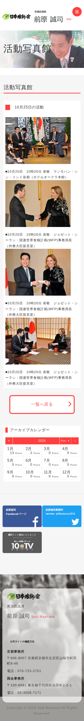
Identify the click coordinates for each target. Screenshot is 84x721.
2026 (42, 440)
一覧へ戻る (42, 404)
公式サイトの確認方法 (22, 641)
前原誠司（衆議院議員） (37, 15)
